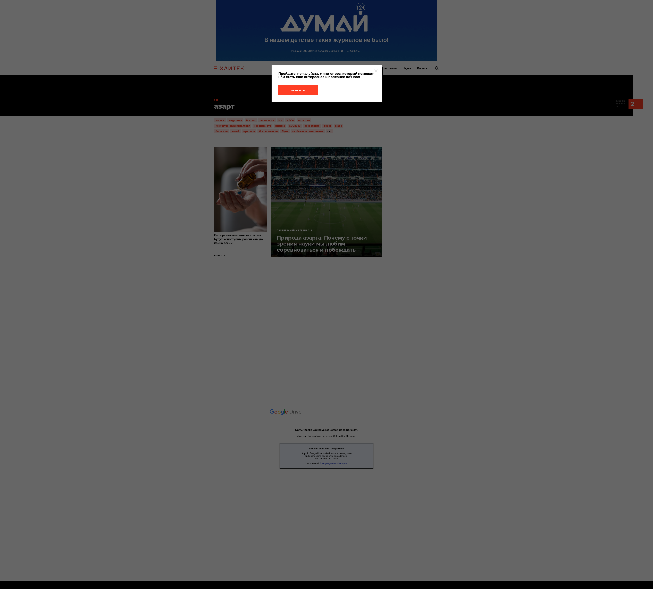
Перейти (298, 90)
